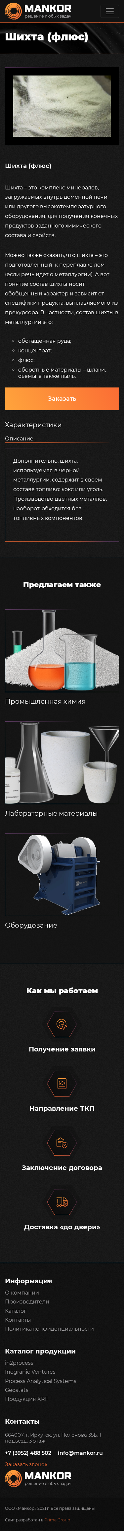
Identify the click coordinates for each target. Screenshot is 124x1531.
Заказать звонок (26, 1464)
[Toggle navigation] (110, 11)
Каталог (15, 1311)
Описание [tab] (19, 438)
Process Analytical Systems (40, 1381)
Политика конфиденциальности (49, 1329)
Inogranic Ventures (30, 1372)
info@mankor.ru (80, 1453)
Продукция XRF (26, 1399)
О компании (22, 1293)
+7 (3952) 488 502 (28, 1453)
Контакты (18, 1320)
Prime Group (57, 1519)
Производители (27, 1302)
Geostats (16, 1390)
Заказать (62, 398)
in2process (19, 1363)
